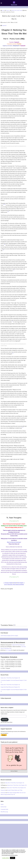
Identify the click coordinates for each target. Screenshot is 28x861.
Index (15, 582)
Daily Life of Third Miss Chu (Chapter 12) (10, 684)
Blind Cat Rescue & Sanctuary (14, 542)
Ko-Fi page (8, 650)
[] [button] (14, 625)
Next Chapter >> (21, 582)
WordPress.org (4, 811)
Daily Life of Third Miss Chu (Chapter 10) (17, 785)
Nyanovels (14, 4)
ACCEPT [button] (12, 857)
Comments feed (4, 809)
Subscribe (4, 719)
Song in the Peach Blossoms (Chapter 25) (10, 687)
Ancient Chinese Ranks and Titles (14, 790)
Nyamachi (4, 25)
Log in (2, 804)
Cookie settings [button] (5, 857)
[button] (3, 205)
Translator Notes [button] (7, 625)
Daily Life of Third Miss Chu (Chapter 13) (10, 677)
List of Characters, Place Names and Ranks (14, 584)
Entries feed (3, 806)
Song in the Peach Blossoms (18, 644)
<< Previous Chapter (8, 582)
